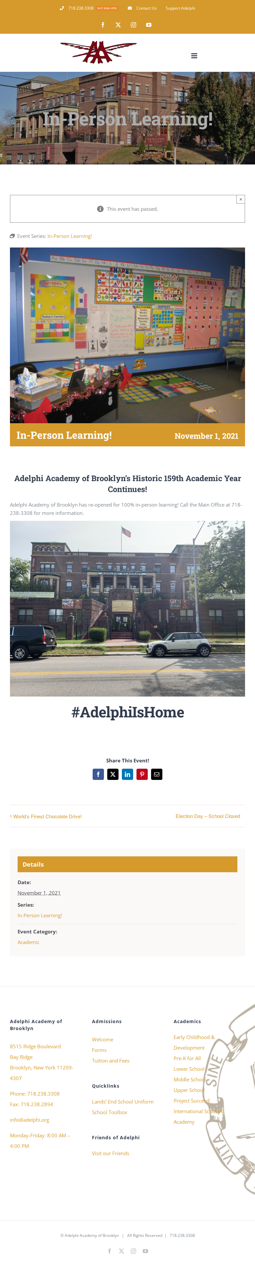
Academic (29, 942)
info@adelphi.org (29, 1119)
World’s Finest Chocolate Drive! (47, 816)
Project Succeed (192, 1100)
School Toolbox (109, 1112)
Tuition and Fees (110, 1060)
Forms (99, 1050)
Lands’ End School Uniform (123, 1101)
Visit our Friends (110, 1153)
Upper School (189, 1090)
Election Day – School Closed (208, 815)
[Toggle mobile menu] (194, 55)
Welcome (102, 1039)
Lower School (189, 1068)
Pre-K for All (187, 1058)
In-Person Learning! (40, 915)
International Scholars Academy (198, 1116)
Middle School (190, 1079)
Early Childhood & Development (194, 1042)
